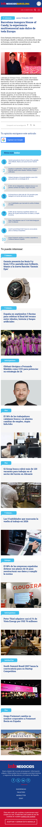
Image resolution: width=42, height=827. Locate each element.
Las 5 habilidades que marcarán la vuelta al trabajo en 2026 (23, 204)
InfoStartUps (9, 660)
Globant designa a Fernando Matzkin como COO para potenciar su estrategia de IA (22, 178)
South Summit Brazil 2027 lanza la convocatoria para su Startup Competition (22, 229)
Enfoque (7, 560)
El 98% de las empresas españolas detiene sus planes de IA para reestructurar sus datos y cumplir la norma (23, 213)
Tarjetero (21, 792)
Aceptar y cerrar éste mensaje (21, 822)
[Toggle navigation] (38, 10)
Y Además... (8, 18)
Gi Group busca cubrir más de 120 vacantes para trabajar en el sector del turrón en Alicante (23, 195)
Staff (21, 798)
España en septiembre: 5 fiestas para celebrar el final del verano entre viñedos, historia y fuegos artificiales (23, 170)
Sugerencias (21, 789)
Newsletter (21, 795)
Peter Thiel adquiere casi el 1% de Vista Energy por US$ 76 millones (23, 221)
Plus (6, 410)
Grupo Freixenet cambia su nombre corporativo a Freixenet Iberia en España (23, 238)
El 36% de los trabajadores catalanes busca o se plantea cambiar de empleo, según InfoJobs (23, 186)
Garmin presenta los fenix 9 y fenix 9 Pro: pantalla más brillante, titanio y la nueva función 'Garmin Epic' (23, 161)
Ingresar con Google (15, 140)
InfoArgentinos (10, 360)
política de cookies (28, 817)
